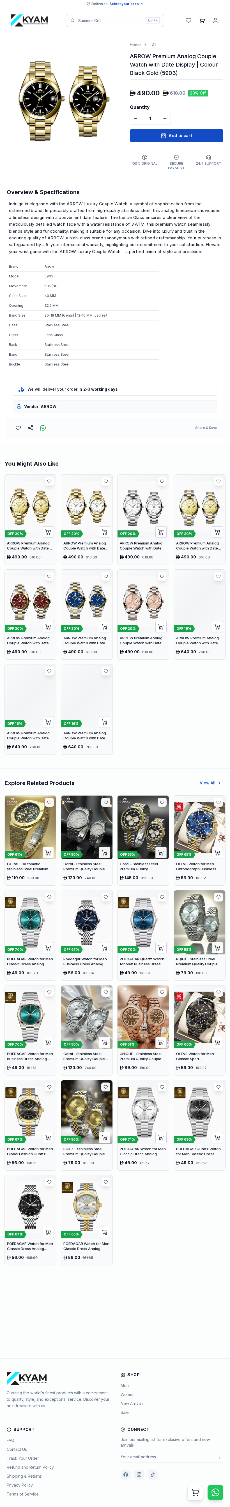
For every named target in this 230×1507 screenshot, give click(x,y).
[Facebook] (126, 1475)
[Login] (215, 20)
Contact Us (17, 1449)
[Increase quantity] (165, 118)
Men (125, 1385)
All (154, 44)
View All (207, 782)
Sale (125, 1412)
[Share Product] (30, 427)
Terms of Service (23, 1494)
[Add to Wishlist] (18, 427)
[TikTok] (153, 1475)
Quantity (140, 107)
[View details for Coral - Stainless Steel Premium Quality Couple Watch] (86, 841)
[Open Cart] (195, 1492)
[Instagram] (139, 1475)
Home (135, 44)
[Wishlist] (188, 20)
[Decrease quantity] (135, 118)
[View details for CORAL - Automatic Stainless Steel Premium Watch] (30, 841)
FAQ (10, 1440)
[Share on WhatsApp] (43, 427)
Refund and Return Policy (30, 1467)
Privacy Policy (20, 1485)
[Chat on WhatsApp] (215, 1492)
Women (128, 1394)
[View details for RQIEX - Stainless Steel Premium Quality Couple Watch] (199, 935)
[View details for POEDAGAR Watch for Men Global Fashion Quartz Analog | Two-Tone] (30, 1125)
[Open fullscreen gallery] (112, 50)
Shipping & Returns (24, 1476)
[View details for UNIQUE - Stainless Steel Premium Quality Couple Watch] (143, 1030)
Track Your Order (23, 1458)
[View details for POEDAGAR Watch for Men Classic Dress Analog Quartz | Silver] (143, 1125)
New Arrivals (132, 1403)
